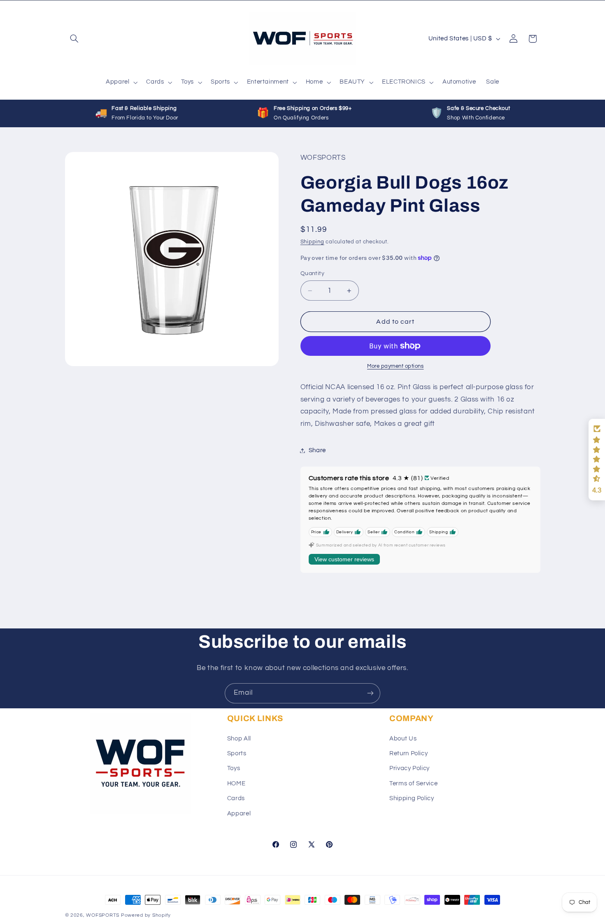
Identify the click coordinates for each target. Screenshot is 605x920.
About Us (403, 738)
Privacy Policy (409, 768)
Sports (237, 753)
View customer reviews (344, 559)
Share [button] (317, 450)
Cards (236, 798)
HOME (236, 783)
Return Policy (408, 753)
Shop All (239, 738)
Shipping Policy (411, 798)
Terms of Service (413, 783)
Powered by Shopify (146, 915)
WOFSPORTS (102, 915)
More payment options (395, 366)
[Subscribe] (370, 693)
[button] (74, 38)
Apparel (239, 813)
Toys (233, 768)
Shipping (312, 242)
